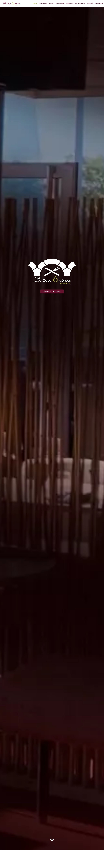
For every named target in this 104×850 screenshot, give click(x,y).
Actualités (90, 3)
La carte (51, 3)
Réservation (69, 3)
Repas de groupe (59, 3)
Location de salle (80, 3)
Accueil (35, 3)
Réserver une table (52, 291)
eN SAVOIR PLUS (43, 3)
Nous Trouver (99, 3)
